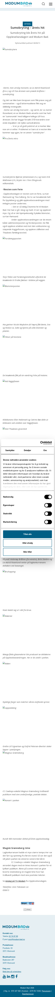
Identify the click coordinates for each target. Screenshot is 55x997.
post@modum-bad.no (16, 939)
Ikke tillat (27, 552)
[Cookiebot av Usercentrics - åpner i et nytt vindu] (40, 443)
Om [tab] (45, 450)
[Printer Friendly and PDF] (27, 909)
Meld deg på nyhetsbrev (12, 972)
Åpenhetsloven (28, 994)
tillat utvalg (27, 543)
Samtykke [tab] (10, 450)
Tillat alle (27, 534)
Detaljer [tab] (27, 450)
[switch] (48, 505)
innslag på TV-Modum (15, 881)
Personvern (46, 991)
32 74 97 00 (13, 936)
